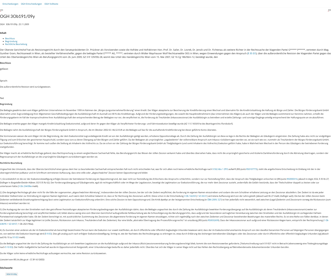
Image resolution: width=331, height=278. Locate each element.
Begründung (11, 41)
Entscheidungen (10, 3)
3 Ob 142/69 (190, 196)
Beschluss (10, 38)
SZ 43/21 (203, 196)
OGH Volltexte (51, 3)
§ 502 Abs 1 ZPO (220, 169)
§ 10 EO (8, 247)
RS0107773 (251, 169)
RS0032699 (213, 220)
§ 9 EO (48, 233)
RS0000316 (292, 179)
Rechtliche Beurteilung (16, 44)
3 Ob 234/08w (25, 186)
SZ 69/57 (13, 223)
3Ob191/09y (11, 274)
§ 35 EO (252, 53)
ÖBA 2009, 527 (214, 199)
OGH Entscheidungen (31, 3)
